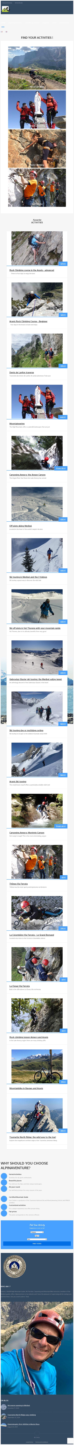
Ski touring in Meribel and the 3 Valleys (28, 577)
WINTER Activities (15, 23)
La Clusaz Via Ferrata (19, 986)
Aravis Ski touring (17, 781)
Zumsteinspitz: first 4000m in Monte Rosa (23, 1424)
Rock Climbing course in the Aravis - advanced (31, 270)
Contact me (64, 23)
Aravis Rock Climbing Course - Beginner (28, 321)
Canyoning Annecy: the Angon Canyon (27, 474)
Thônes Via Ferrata (18, 883)
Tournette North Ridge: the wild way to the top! (32, 1137)
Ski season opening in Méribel (19, 1405)
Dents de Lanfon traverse (21, 372)
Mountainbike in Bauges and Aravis (26, 1088)
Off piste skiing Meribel (20, 526)
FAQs (54, 23)
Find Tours (37, 1243)
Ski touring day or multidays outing (26, 730)
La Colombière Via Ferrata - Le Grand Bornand (31, 935)
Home (3, 23)
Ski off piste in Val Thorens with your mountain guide (34, 628)
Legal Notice (29, 1442)
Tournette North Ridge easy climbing (22, 1415)
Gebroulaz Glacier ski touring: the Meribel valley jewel (35, 679)
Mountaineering (16, 423)
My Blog (46, 23)
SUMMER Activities (32, 23)
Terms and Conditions (41, 1442)
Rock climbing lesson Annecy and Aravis (28, 1037)
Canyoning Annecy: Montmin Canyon (26, 832)
